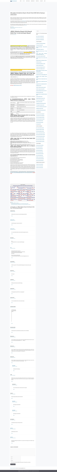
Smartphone (19, 27)
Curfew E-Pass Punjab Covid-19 (40, 68)
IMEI (11, 27)
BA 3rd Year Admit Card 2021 (40, 131)
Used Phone (13, 27)
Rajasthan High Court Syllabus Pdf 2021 (41, 60)
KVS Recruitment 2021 (39, 101)
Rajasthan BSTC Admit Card (40, 49)
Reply (12, 243)
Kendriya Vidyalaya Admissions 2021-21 (41, 90)
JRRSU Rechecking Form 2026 (18, 85)
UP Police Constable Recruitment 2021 (41, 106)
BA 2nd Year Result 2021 (39, 148)
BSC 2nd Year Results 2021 (39, 153)
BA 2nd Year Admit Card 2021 (22, 171)
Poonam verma (12, 219)
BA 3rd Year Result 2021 (39, 150)
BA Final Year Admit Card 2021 (31, 171)
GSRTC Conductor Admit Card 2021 (41, 87)
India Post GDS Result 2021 (39, 65)
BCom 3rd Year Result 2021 (40, 160)
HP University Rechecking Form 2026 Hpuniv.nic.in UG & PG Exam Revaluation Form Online (20, 204)
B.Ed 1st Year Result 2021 (39, 120)
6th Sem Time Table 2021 (39, 167)
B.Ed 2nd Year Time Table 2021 (40, 115)
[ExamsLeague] (13, 1)
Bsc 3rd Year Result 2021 (39, 155)
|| (17, 185)
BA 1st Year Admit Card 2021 (14, 171)
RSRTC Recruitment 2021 (39, 92)
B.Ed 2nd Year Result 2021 (39, 122)
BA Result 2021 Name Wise (39, 145)
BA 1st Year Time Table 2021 (40, 36)
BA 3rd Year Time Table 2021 (40, 39)
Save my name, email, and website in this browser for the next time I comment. (21, 462)
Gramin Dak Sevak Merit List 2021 (40, 63)
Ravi (10, 247)
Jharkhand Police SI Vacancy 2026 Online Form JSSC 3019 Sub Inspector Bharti (19, 203)
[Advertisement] (28, 6)
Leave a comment (13, 28)
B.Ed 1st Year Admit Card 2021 (40, 117)
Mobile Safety (16, 27)
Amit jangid (13, 365)
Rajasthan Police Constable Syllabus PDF (41, 74)
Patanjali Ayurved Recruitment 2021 (41, 103)
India (21, 27)
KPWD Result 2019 (38, 85)
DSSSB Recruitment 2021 (39, 108)
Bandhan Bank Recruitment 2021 (40, 98)
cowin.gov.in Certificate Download (40, 43)
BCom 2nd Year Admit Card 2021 (40, 134)
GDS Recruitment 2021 (39, 96)
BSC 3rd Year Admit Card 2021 (40, 141)
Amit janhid (13, 401)
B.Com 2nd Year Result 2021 (40, 158)
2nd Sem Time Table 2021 (39, 164)
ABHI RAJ (11, 428)
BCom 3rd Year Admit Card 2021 (40, 136)
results (12, 202)
